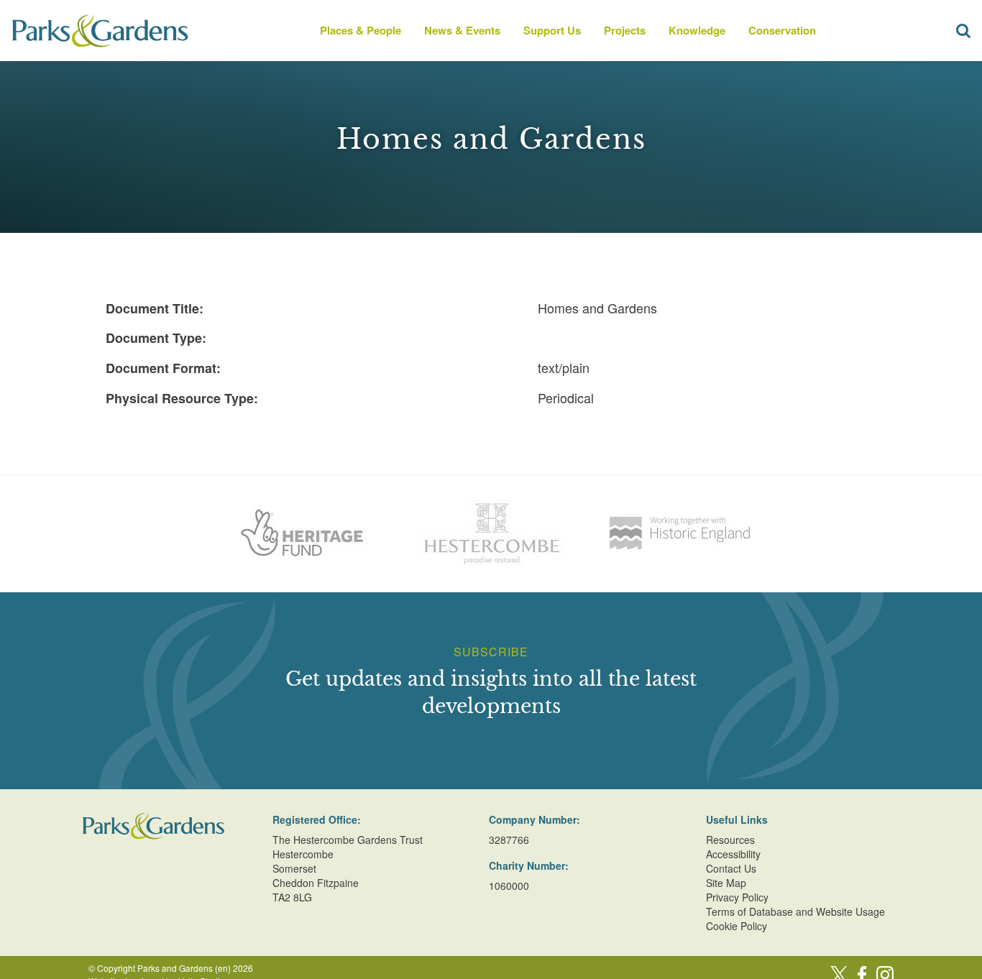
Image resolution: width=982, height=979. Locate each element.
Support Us (552, 30)
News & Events (462, 30)
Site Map (726, 882)
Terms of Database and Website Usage (795, 911)
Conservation (782, 30)
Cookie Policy (736, 926)
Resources (730, 839)
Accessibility (733, 854)
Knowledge (697, 30)
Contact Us (731, 868)
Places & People (360, 30)
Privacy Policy (737, 897)
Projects (625, 30)
